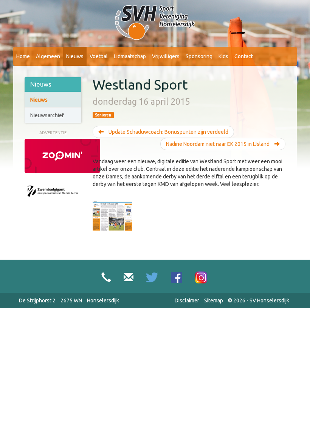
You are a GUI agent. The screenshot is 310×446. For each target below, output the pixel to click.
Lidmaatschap (130, 56)
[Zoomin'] (62, 155)
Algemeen (48, 56)
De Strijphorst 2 (37, 300)
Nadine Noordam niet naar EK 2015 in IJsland (218, 144)
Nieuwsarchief (47, 115)
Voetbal (99, 56)
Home (23, 56)
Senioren (103, 115)
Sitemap (213, 300)
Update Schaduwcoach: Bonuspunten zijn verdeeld (167, 132)
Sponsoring (199, 56)
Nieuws (75, 56)
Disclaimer (187, 300)
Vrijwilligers (166, 56)
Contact (243, 56)
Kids (223, 56)
